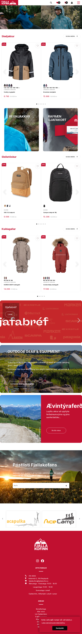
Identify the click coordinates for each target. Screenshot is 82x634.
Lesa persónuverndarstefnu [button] (53, 623)
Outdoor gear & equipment (22, 384)
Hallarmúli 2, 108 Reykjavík (38, 578)
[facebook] (43, 561)
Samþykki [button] (60, 628)
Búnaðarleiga (41, 609)
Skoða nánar (56, 430)
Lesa (10, 314)
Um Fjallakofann (41, 614)
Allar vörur (41, 611)
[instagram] (38, 561)
